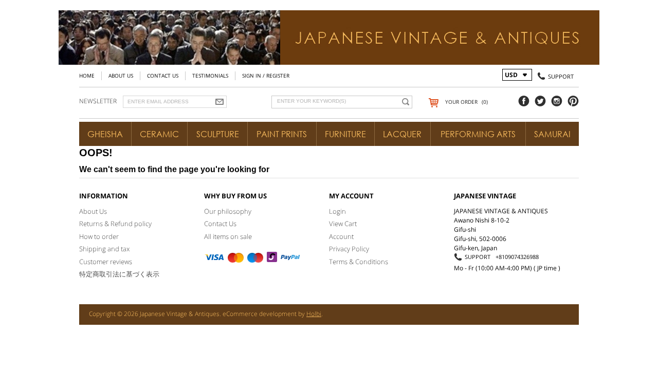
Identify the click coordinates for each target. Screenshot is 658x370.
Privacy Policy (349, 248)
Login (337, 211)
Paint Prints (282, 134)
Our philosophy (227, 211)
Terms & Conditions (358, 261)
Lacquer (402, 134)
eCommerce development (260, 313)
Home (87, 75)
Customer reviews (105, 261)
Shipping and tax (104, 248)
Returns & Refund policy (115, 223)
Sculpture (217, 134)
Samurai (552, 134)
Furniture (345, 134)
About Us (120, 75)
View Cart (343, 223)
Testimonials (210, 75)
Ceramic (159, 134)
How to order (99, 236)
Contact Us (162, 75)
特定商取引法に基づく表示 (119, 274)
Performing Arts (478, 134)
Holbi (313, 313)
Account (341, 236)
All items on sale (228, 236)
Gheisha (105, 134)
